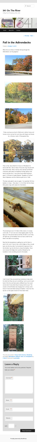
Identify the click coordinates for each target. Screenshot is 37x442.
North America (22, 355)
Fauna (16, 355)
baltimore (18, 356)
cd (24, 356)
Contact (18, 30)
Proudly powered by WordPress (18, 438)
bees (22, 356)
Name (8, 400)
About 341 (11, 30)
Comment (9, 377)
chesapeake (29, 356)
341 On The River (11, 10)
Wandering (29, 355)
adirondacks (12, 356)
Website (8, 418)
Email (8, 409)
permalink (16, 358)
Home (4, 30)
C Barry (5, 358)
